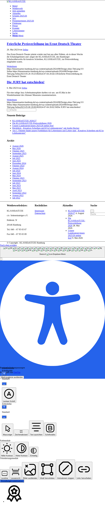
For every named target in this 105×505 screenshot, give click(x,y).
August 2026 (18, 146)
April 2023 (17, 190)
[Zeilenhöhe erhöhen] (4, 407)
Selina (25, 49)
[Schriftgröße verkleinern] (4, 383)
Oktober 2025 (18, 151)
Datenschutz (40, 213)
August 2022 (18, 195)
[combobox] (52, 252)
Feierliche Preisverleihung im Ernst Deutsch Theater (44, 44)
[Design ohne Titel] (16, 1)
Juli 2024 (16, 171)
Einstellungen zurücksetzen (12, 481)
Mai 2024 (16, 175)
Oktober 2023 (18, 178)
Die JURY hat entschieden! (25, 82)
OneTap (16, 372)
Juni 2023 (16, 185)
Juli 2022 (16, 198)
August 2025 (18, 156)
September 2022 (19, 193)
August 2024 (18, 168)
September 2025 (19, 153)
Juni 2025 (16, 161)
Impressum (39, 211)
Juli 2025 (16, 158)
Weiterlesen (12, 66)
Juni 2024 (16, 173)
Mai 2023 (16, 188)
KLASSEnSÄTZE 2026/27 (24, 121)
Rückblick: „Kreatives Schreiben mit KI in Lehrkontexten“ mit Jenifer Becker (45, 128)
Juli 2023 (16, 183)
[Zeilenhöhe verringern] (4, 417)
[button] (1, 259)
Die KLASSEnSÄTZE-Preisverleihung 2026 (32, 123)
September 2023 (19, 180)
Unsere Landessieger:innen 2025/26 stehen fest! (33, 125)
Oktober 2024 (18, 166)
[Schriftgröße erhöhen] (4, 373)
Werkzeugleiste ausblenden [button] (12, 377)
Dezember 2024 (19, 163)
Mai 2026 (16, 148)
